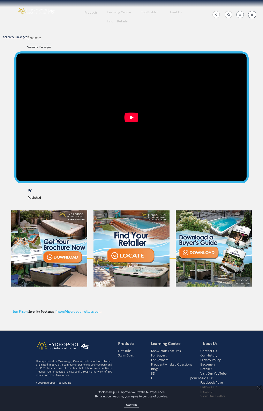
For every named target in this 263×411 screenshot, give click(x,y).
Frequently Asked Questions (171, 365)
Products (91, 13)
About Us (175, 12)
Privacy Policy (210, 360)
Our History (208, 356)
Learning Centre (119, 12)
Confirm (131, 404)
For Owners (159, 360)
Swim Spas (126, 356)
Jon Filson (20, 312)
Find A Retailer (118, 21)
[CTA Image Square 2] (131, 248)
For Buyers (159, 356)
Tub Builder (149, 12)
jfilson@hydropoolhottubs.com (78, 312)
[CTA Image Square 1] (49, 248)
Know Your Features (166, 351)
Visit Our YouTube (213, 374)
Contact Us (208, 351)
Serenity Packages (15, 37)
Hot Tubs (124, 351)
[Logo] (36, 11)
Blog (154, 369)
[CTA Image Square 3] (214, 248)
